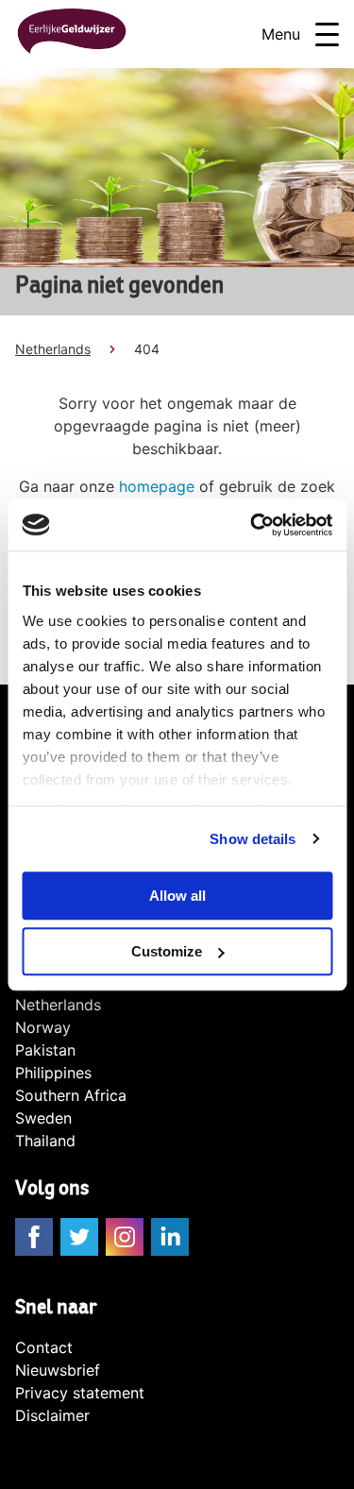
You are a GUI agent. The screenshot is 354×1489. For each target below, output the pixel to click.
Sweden (43, 1117)
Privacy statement (79, 1392)
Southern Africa (70, 1095)
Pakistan (45, 1050)
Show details (252, 839)
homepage (156, 486)
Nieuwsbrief (57, 1370)
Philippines (53, 1072)
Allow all (177, 896)
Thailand (45, 1140)
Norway (43, 1027)
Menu (280, 34)
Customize (166, 951)
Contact (44, 1347)
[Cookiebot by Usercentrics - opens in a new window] (252, 525)
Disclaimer (52, 1415)
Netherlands (53, 349)
